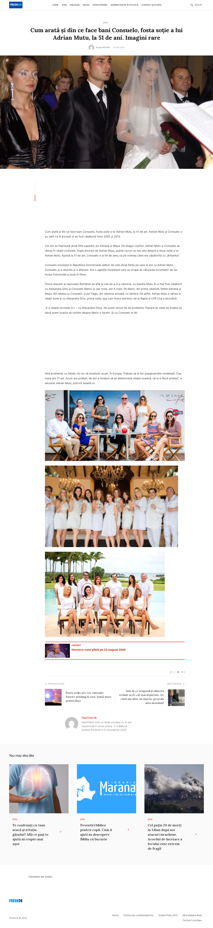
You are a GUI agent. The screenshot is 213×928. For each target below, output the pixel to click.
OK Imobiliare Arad (192, 915)
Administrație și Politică (124, 5)
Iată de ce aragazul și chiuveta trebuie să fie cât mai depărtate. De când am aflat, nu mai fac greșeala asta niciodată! (141, 697)
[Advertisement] (115, 201)
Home (56, 5)
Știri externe (100, 5)
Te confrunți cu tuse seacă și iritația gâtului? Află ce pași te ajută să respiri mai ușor (30, 834)
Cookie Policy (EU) (168, 915)
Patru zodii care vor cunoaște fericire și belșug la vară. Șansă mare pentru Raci (88, 696)
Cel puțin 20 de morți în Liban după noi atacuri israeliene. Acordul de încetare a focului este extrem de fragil (165, 837)
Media (86, 5)
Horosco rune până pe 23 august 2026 (98, 649)
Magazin (75, 5)
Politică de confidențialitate (138, 915)
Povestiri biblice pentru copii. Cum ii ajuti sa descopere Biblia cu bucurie (96, 832)
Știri (64, 5)
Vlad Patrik (103, 47)
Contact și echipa (152, 5)
